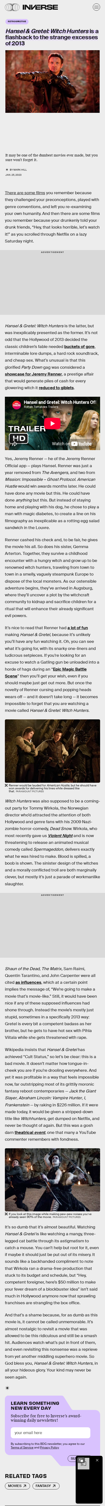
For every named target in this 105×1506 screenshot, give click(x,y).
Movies (14, 1486)
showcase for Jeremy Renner (33, 374)
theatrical (30, 1132)
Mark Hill (20, 169)
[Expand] (81, 1460)
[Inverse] (40, 7)
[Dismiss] (97, 1460)
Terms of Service (22, 1447)
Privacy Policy (49, 1447)
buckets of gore (79, 346)
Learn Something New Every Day (35, 1405)
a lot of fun (77, 627)
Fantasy (43, 1486)
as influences (28, 982)
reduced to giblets (56, 387)
